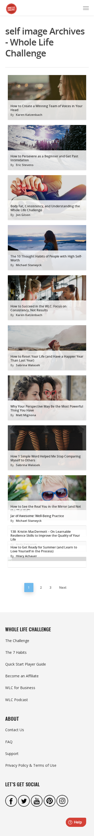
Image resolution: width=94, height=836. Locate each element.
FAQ (9, 741)
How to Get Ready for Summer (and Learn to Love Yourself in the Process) (43, 549)
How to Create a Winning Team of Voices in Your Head (46, 108)
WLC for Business (20, 687)
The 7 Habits (16, 652)
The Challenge (17, 640)
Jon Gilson (23, 215)
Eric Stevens (24, 165)
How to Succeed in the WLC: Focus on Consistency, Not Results (38, 308)
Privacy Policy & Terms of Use (30, 765)
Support (12, 753)
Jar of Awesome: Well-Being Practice (37, 516)
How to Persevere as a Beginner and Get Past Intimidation (44, 158)
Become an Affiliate (22, 675)
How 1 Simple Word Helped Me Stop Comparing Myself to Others (45, 458)
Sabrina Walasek (28, 365)
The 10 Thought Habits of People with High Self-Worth (46, 258)
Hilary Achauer (26, 556)
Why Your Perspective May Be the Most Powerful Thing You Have (46, 408)
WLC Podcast (16, 699)
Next (63, 587)
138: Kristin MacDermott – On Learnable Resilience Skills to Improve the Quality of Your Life (45, 535)
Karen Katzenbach (29, 115)
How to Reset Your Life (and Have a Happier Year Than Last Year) (46, 358)
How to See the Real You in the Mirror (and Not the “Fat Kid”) (45, 508)
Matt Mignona (26, 415)
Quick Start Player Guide (25, 664)
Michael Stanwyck (29, 265)
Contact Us (14, 729)
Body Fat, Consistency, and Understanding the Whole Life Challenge (45, 208)
